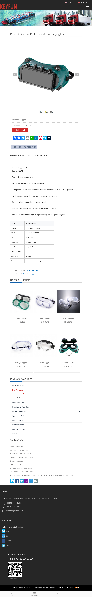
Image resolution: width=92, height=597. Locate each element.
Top (57, 595)
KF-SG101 (68, 322)
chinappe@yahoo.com (24, 457)
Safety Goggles (44, 318)
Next (77, 74)
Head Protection (18, 385)
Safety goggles (55, 34)
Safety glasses (18, 397)
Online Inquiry (20, 130)
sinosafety (19, 461)
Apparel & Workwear (20, 416)
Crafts (14, 434)
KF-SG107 (21, 366)
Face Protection (18, 402)
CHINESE (84, 2)
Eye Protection (33, 34)
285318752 (18, 464)
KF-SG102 (45, 322)
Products (15, 34)
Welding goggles (29, 274)
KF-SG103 (45, 366)
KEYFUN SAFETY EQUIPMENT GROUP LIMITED (40, 587)
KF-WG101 (68, 366)
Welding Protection (19, 429)
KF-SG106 (21, 322)
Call (11, 595)
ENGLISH (71, 2)
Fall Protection (17, 420)
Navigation (35, 595)
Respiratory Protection (20, 407)
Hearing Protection (19, 411)
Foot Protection (18, 425)
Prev (15, 74)
